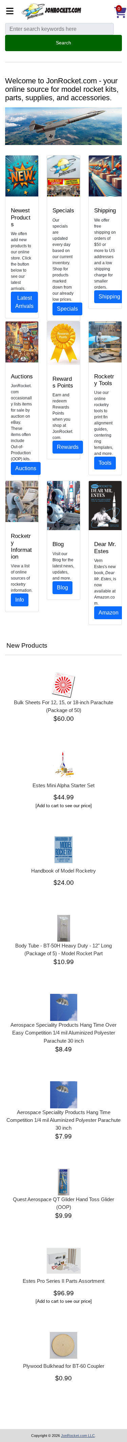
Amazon (109, 612)
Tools (105, 463)
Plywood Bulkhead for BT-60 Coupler (63, 1366)
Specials (67, 309)
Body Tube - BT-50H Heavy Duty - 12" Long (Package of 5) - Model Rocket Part (63, 949)
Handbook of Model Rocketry (63, 871)
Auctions (25, 468)
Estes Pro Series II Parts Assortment (63, 1281)
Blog (62, 587)
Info (19, 600)
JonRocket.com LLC (78, 1436)
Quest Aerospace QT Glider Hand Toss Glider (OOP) (63, 1203)
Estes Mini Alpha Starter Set (63, 785)
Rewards (68, 447)
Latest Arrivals (24, 302)
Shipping (109, 296)
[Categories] (11, 11)
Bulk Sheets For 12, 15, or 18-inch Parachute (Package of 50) (63, 706)
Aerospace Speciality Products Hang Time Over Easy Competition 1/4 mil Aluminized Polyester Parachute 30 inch (63, 1032)
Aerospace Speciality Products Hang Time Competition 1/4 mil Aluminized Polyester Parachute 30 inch (63, 1120)
